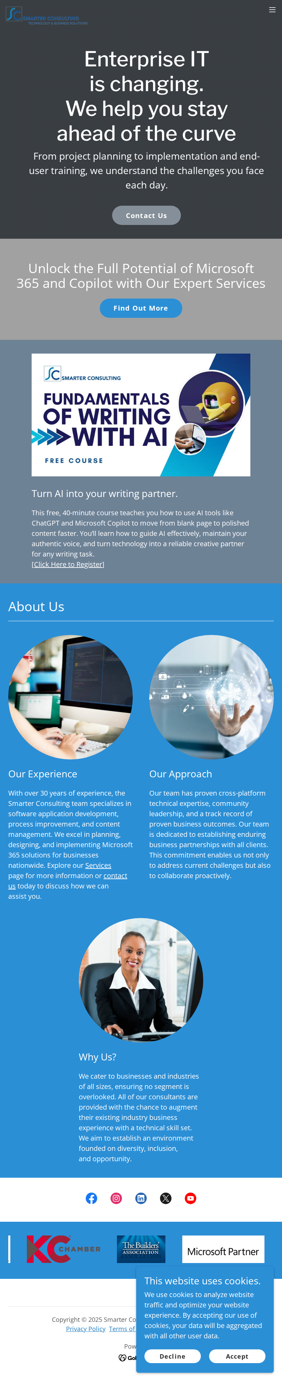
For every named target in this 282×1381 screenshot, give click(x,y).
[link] (47, 9)
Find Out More (140, 308)
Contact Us (146, 215)
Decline (173, 1356)
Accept (237, 1356)
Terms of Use (128, 1329)
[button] (272, 10)
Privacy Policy (86, 1329)
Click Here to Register (68, 564)
